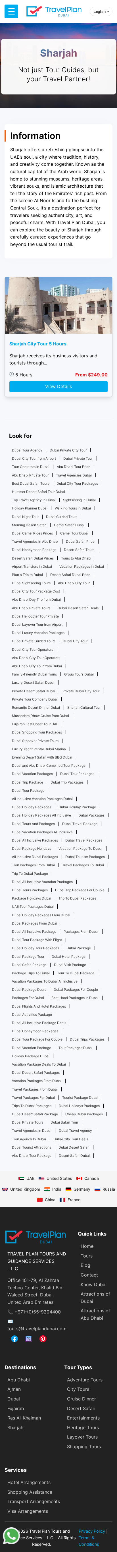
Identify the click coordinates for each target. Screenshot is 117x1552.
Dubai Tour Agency (27, 450)
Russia (109, 1189)
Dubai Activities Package (32, 1014)
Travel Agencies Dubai (74, 475)
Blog (85, 1265)
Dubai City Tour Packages (77, 483)
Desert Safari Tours (79, 550)
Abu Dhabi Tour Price (73, 467)
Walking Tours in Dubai (73, 508)
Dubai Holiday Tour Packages (35, 948)
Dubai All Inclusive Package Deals (39, 1023)
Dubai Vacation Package (31, 1048)
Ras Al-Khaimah (24, 1418)
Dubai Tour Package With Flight (37, 940)
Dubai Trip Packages (67, 782)
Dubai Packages (91, 815)
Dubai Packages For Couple (76, 989)
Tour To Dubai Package (75, 973)
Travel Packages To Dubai (83, 865)
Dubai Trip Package (27, 782)
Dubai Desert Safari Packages (36, 1072)
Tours (87, 1256)
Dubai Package (78, 948)
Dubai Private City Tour (68, 450)
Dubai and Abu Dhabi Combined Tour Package (48, 765)
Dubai (13, 1399)
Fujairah (15, 1408)
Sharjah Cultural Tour (84, 707)
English (101, 11)
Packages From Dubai (81, 931)
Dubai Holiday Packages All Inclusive (41, 815)
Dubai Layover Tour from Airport (37, 624)
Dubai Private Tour (78, 458)
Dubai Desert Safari (73, 1147)
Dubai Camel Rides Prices (32, 533)
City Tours (78, 1389)
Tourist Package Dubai (80, 1097)
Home (87, 1246)
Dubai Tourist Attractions (31, 1147)
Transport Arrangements (33, 1501)
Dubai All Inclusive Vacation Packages (42, 882)
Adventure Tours (85, 1380)
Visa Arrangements (27, 1511)
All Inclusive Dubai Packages (35, 857)
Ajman (14, 1389)
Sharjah (15, 1427)
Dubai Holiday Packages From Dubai (41, 915)
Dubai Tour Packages (77, 774)
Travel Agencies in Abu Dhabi (35, 541)
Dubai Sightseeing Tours (31, 583)
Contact (89, 1275)
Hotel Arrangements (29, 1482)
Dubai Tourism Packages (85, 857)
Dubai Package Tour (28, 956)
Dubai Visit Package (70, 965)
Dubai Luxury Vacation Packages (38, 633)
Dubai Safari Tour (64, 1122)
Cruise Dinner (81, 1399)
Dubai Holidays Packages (79, 1106)
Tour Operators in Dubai (30, 467)
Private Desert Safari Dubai (33, 691)
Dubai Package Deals (29, 989)
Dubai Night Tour (25, 517)
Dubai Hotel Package (68, 956)
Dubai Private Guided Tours (33, 641)
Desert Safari (81, 1408)
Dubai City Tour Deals (70, 1139)
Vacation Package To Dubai (80, 848)
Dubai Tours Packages (30, 890)
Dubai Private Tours (27, 1122)
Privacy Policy (92, 1531)
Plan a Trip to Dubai (27, 575)
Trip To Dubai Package (30, 873)
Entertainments (83, 1418)
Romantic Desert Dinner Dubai (36, 707)
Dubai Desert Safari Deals (78, 608)
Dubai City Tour (75, 641)
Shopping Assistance (29, 1492)
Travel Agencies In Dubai (31, 1130)
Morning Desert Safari (29, 525)
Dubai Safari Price (80, 541)
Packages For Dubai (28, 998)
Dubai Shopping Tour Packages (37, 732)
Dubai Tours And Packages (33, 824)
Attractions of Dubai (95, 1297)
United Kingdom (25, 1189)
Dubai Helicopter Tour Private (35, 616)
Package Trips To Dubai (31, 973)
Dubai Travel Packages (83, 840)
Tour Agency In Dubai (29, 1139)
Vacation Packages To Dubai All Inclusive (45, 981)
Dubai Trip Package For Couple (80, 890)
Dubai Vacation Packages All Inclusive (42, 832)
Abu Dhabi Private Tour (30, 475)
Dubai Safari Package (29, 965)
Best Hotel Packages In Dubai (75, 998)
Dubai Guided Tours (61, 517)
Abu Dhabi (18, 1380)
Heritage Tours (83, 1427)
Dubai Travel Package (79, 824)
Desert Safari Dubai (74, 1155)
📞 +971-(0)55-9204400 (34, 1312)
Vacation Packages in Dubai (81, 566)
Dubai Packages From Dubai (34, 923)
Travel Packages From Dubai (35, 1089)
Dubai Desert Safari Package (35, 1114)
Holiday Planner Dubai (29, 508)
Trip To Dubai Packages (77, 898)
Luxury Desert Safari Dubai (33, 682)
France (74, 1199)
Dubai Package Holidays (31, 848)
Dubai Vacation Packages (32, 774)
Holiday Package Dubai (30, 1056)
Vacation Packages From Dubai (37, 1081)
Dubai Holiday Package (77, 807)
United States (59, 1178)
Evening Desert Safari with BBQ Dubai (42, 757)
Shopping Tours (84, 1446)
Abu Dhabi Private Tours (31, 608)
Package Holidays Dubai (31, 898)
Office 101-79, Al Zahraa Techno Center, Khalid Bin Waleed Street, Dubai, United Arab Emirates (34, 1291)
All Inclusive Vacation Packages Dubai (42, 799)
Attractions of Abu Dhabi (95, 1314)
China (50, 1199)
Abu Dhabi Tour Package (31, 1155)
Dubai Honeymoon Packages (35, 1031)
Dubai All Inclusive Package (34, 931)
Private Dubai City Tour (80, 691)
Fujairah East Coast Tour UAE (35, 724)
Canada (91, 1178)
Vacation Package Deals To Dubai (39, 1064)
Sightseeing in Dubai (79, 500)
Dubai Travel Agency (75, 1130)
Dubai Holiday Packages (31, 807)
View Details (58, 386)
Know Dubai (93, 1284)
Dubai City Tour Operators (32, 649)
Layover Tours (82, 1437)
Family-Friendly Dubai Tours (34, 674)
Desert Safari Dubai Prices (33, 558)
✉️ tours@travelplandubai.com (36, 1324)
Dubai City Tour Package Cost (36, 591)
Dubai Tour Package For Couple (37, 1039)
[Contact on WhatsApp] (11, 1542)
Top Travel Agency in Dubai (34, 500)
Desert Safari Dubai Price (70, 575)
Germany (82, 1189)
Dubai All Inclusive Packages (35, 840)
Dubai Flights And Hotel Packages (39, 1006)
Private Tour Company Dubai (35, 699)
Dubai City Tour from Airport (34, 458)
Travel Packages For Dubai (33, 1097)
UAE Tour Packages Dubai (33, 906)
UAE (30, 1178)
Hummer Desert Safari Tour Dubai (38, 492)
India (56, 1189)
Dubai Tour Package (28, 790)
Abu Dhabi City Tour (74, 583)
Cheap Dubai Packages (84, 1114)
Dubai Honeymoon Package (34, 550)
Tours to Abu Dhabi (76, 558)
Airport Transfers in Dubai (32, 566)
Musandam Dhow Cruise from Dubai (40, 716)
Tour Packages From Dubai (33, 865)
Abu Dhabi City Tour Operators (36, 658)
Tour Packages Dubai (75, 1048)
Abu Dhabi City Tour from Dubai (37, 666)
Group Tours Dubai (79, 674)
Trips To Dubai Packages (31, 1106)
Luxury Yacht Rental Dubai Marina (39, 749)
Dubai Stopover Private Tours (35, 741)
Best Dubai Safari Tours (30, 483)
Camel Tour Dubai (74, 533)
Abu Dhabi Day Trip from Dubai (36, 599)
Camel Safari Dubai (69, 525)
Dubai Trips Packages (87, 1039)
